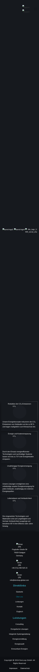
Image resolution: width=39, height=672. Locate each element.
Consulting (19, 624)
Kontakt (19, 607)
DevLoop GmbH (25, 660)
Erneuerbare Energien (19, 649)
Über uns (19, 597)
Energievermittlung (20, 639)
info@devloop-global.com (19, 580)
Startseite (19, 592)
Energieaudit (19, 644)
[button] (35, 9)
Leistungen (19, 602)
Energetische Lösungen (19, 629)
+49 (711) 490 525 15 (19, 568)
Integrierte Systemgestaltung (19, 634)
